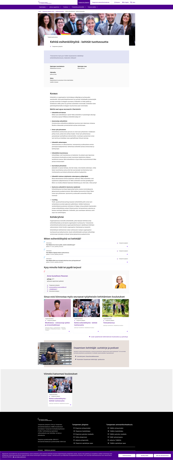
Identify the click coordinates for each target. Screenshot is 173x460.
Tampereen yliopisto (83, 2)
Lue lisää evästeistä (20, 457)
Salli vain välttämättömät (162, 455)
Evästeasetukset (127, 455)
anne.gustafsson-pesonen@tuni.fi (57, 287)
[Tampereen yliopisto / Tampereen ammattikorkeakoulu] (46, 2)
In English (126, 2)
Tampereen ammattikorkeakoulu (100, 2)
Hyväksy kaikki (144, 455)
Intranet (40, 450)
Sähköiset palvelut (49, 450)
